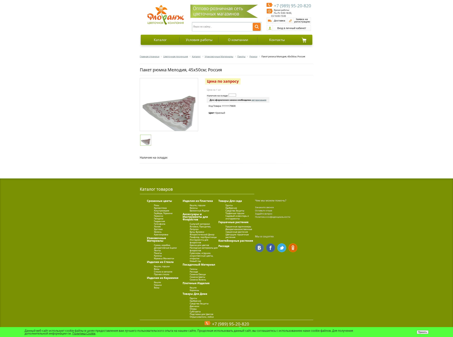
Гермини (158, 216)
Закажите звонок (264, 207)
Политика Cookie (83, 333)
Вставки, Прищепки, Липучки (200, 227)
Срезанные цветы (159, 200)
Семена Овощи (198, 274)
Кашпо (157, 282)
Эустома (158, 229)
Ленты (157, 250)
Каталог (160, 40)
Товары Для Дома (195, 293)
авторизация (258, 99)
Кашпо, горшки (162, 266)
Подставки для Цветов (201, 314)
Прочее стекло (161, 274)
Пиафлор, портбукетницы (203, 237)
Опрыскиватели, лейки (202, 316)
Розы (156, 205)
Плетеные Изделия (196, 283)
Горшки (158, 285)
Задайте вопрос (263, 213)
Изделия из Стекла (160, 262)
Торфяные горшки (234, 213)
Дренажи (194, 306)
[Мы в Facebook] (270, 247)
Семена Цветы (197, 277)
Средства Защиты (199, 303)
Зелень (158, 231)
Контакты (277, 40)
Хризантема (160, 208)
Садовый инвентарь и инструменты (237, 217)
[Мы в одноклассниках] (292, 247)
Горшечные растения (233, 222)
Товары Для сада (230, 200)
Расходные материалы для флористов (204, 249)
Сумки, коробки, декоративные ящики (165, 246)
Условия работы (199, 40)
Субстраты (195, 311)
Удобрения (195, 300)
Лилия (157, 226)
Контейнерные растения (235, 240)
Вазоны (194, 208)
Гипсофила (159, 223)
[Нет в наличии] (232, 95)
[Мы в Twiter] (281, 247)
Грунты (193, 298)
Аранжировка (161, 234)
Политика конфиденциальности (272, 216)
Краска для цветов (199, 245)
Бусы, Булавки (197, 231)
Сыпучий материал (200, 223)
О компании (238, 40)
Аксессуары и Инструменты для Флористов (195, 216)
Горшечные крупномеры (238, 226)
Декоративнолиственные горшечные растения (238, 230)
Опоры (193, 308)
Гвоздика (158, 218)
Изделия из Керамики (162, 277)
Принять (422, 332)
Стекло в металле (163, 271)
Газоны (193, 269)
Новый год (195, 261)
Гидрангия (159, 221)
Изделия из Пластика (198, 200)
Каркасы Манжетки (164, 258)
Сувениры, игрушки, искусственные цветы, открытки (201, 256)
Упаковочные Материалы (156, 239)
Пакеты (158, 253)
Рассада (194, 271)
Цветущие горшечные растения (237, 235)
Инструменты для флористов (199, 241)
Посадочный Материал (199, 264)
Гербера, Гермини (163, 213)
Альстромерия (161, 210)
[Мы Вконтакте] (259, 247)
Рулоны (158, 255)
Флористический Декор (202, 234)
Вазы (156, 269)
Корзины (194, 290)
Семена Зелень (198, 279)
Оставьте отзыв (263, 210)
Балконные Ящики (199, 210)
